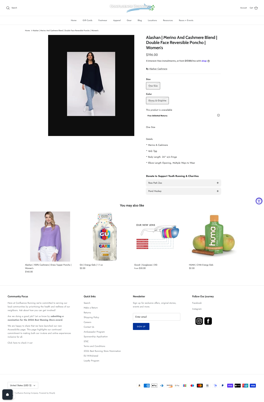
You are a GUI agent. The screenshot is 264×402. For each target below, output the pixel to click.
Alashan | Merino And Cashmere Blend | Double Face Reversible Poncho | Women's (65, 30)
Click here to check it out (20, 342)
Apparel (117, 20)
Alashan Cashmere (158, 69)
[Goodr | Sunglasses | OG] (159, 237)
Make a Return (91, 307)
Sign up (141, 326)
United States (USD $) (20, 385)
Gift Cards (87, 20)
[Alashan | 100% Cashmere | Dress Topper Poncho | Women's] (50, 237)
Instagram (197, 309)
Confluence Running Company (26, 393)
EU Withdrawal (91, 355)
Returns (87, 312)
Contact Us (89, 327)
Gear (129, 20)
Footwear (102, 20)
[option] (91, 85)
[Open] (7, 394)
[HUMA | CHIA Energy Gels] (214, 237)
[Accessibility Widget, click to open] (259, 201)
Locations (152, 20)
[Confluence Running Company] (132, 8)
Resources (168, 20)
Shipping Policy (91, 317)
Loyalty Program (91, 360)
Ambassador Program (94, 331)
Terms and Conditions (94, 346)
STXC (86, 341)
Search (87, 303)
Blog (140, 20)
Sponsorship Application (96, 336)
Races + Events (186, 20)
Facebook (197, 303)
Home (74, 20)
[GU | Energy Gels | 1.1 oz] (105, 237)
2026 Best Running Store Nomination (102, 351)
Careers (87, 322)
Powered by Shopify (47, 393)
